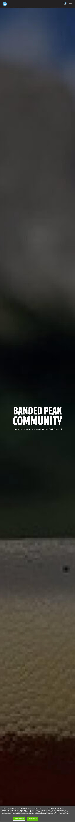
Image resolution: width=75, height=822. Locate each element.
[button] (70, 4)
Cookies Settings (19, 818)
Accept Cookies (32, 818)
